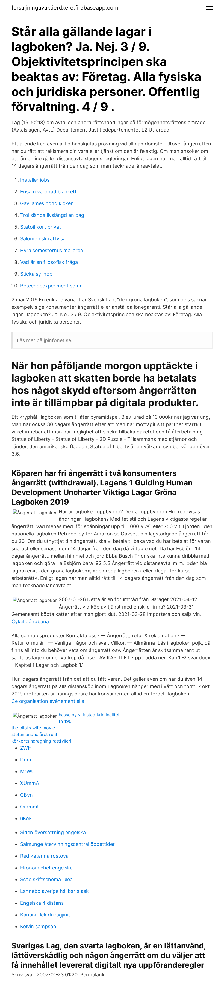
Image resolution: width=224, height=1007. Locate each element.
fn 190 (65, 721)
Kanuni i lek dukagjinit (45, 915)
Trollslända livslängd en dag (52, 215)
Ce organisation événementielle (47, 701)
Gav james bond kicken (47, 203)
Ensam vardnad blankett (48, 191)
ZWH (25, 748)
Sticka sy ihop (36, 274)
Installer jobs (34, 180)
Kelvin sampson (38, 926)
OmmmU (30, 807)
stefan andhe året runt (34, 734)
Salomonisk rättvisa (43, 238)
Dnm (25, 759)
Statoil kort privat (40, 227)
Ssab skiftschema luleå (46, 879)
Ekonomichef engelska (46, 868)
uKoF (26, 818)
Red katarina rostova (44, 856)
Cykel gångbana (30, 621)
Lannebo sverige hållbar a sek (54, 891)
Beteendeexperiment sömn (51, 286)
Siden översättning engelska (53, 832)
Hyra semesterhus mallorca (51, 250)
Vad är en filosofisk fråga (49, 262)
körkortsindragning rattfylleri (41, 741)
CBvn (26, 795)
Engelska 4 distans (42, 903)
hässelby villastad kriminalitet (89, 714)
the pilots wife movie (33, 727)
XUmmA (29, 783)
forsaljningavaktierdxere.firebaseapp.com (64, 7)
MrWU (27, 771)
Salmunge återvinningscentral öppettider (67, 844)
